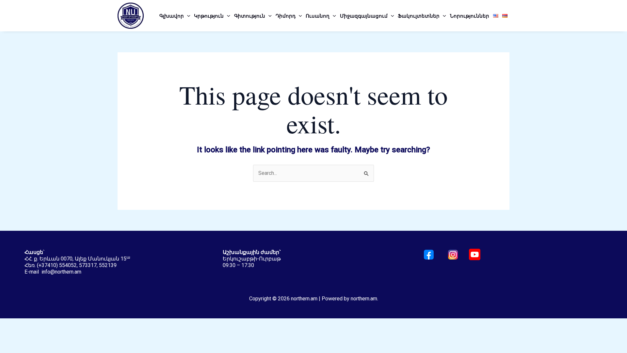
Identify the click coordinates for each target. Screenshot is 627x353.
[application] (187, 15)
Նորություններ (469, 15)
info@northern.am (61, 272)
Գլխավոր (171, 15)
